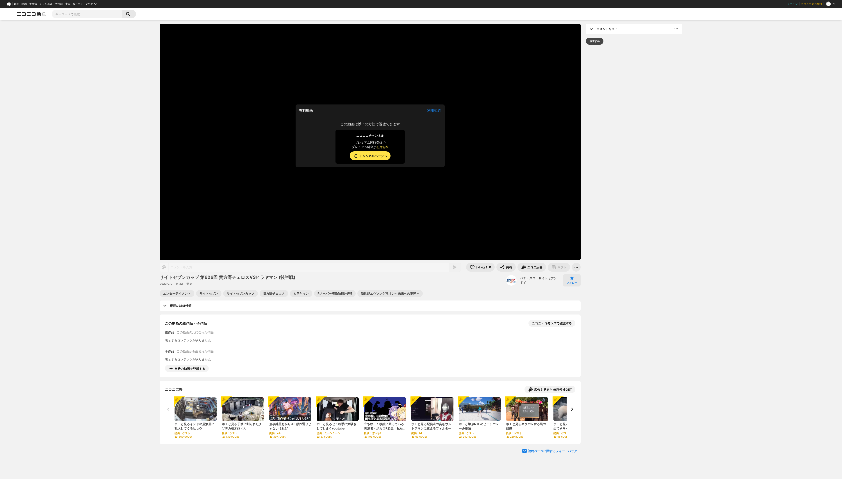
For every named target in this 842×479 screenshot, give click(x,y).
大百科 (59, 4)
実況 (68, 4)
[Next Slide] (571, 409)
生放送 (33, 4)
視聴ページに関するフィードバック (552, 451)
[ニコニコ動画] (31, 14)
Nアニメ (78, 4)
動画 (16, 4)
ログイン (792, 4)
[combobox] (87, 14)
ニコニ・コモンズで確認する (552, 323)
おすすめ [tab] (594, 41)
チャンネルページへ (373, 156)
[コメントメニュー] (676, 29)
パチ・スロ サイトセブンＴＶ (538, 280)
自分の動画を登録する (190, 368)
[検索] (129, 14)
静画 (24, 4)
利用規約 (434, 110)
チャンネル (46, 4)
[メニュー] (576, 267)
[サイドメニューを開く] (9, 14)
